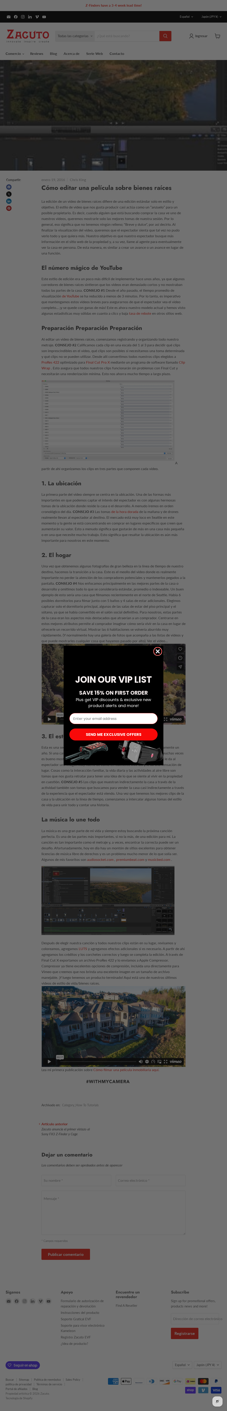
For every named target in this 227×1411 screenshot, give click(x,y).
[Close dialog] (158, 651)
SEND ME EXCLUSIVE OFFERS (113, 734)
